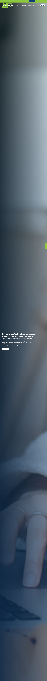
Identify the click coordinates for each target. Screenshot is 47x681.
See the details (32, 1)
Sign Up (42, 5)
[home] (8, 5)
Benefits (29, 5)
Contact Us (6, 348)
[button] (18, 5)
